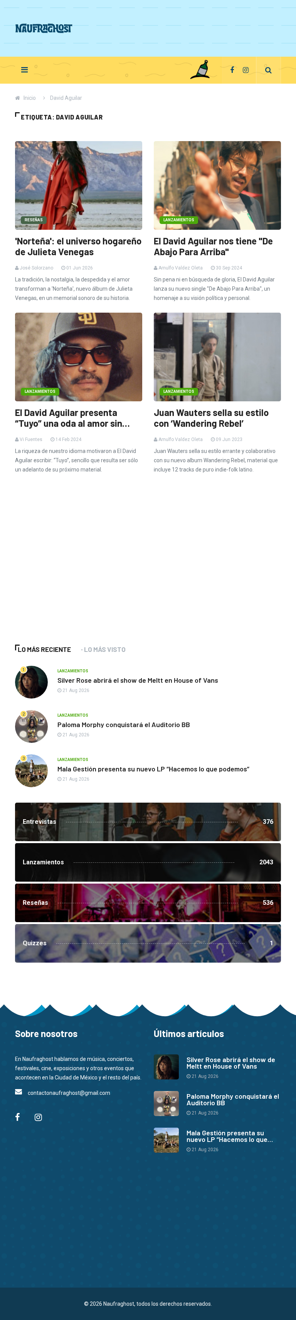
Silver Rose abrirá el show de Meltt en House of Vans (137, 680)
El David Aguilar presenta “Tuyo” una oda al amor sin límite (68, 418)
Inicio (30, 98)
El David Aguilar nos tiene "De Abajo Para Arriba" (213, 246)
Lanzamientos (178, 220)
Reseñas (34, 220)
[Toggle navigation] (24, 69)
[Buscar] (268, 70)
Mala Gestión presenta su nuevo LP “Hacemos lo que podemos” (153, 768)
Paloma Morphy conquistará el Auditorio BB (123, 724)
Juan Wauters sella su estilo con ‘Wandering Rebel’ (211, 418)
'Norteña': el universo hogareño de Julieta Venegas (78, 246)
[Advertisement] (140, 27)
